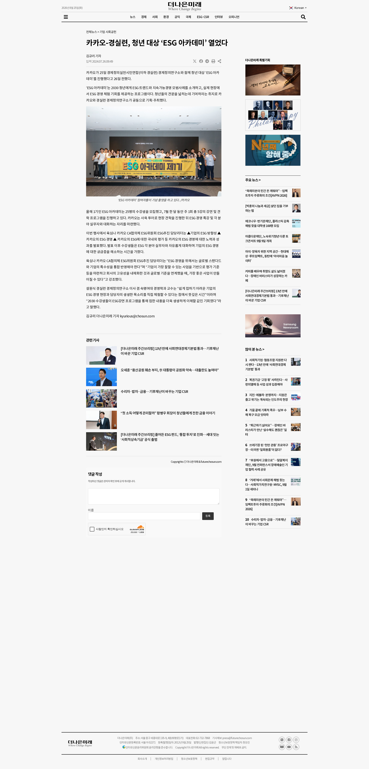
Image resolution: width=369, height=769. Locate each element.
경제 (143, 17)
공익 (177, 17)
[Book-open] (282, 747)
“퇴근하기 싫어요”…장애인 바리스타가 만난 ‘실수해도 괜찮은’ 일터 (266, 429)
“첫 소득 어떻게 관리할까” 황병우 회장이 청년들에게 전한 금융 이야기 (168, 413)
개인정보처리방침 (164, 759)
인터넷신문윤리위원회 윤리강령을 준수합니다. (149, 747)
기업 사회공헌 (108, 32)
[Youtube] (289, 747)
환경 (166, 17)
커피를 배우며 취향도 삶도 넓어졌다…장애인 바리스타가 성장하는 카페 (266, 275)
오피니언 (234, 17)
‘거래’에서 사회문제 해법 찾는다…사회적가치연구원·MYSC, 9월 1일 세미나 (266, 484)
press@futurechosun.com (237, 738)
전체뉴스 (91, 32)
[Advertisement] (273, 605)
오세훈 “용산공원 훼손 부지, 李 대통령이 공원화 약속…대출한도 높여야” (170, 370)
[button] (195, 61)
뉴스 (132, 17)
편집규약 (209, 759)
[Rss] (296, 747)
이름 (91, 510)
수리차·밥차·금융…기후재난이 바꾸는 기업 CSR (154, 391)
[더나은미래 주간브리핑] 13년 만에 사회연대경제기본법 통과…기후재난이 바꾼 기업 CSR (267, 295)
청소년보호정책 (189, 759)
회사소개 (142, 759)
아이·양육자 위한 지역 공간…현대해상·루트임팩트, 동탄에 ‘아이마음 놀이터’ (267, 256)
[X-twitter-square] (282, 740)
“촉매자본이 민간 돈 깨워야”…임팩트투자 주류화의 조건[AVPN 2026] (265, 504)
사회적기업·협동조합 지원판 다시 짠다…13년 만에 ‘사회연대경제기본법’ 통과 (266, 364)
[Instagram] (296, 740)
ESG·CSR (203, 17)
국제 (188, 17)
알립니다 (226, 759)
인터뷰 (219, 17)
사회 (155, 17)
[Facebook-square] (289, 740)
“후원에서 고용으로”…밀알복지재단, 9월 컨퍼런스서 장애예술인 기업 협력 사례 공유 (266, 464)
